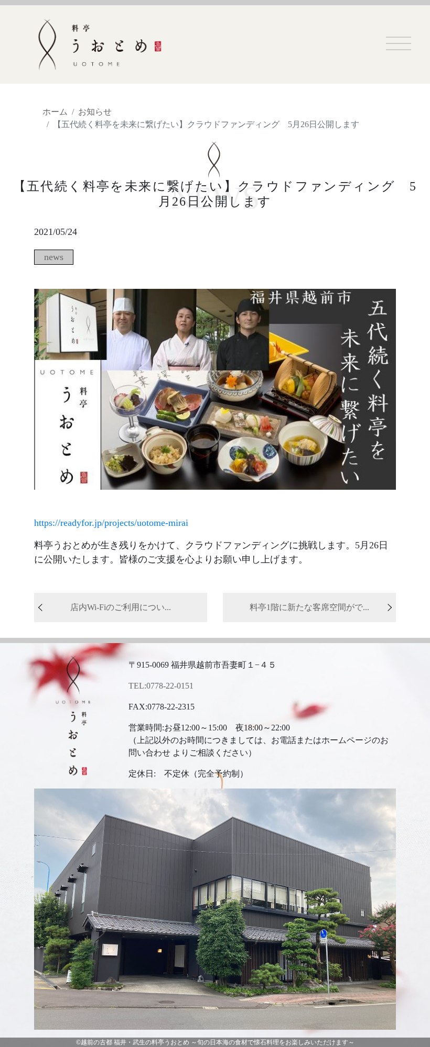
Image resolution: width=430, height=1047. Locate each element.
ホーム (55, 111)
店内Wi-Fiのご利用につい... (120, 607)
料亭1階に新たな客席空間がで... (309, 607)
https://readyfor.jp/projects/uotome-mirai (111, 522)
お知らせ (95, 111)
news (53, 257)
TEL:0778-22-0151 (161, 685)
